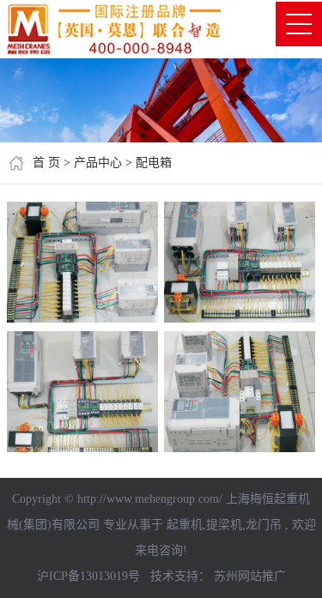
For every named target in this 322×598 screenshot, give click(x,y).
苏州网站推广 (250, 576)
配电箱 (154, 162)
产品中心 (98, 162)
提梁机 (224, 524)
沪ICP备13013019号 (88, 576)
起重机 (185, 524)
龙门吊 (264, 524)
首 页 (46, 162)
